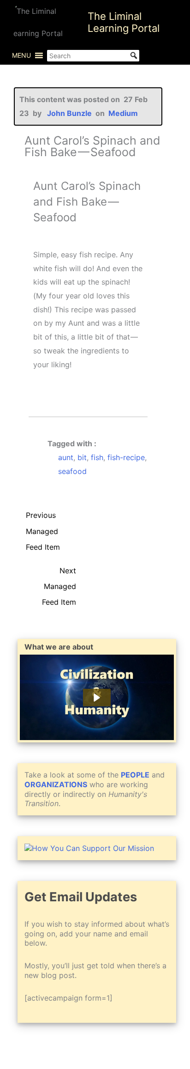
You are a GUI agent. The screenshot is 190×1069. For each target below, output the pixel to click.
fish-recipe (126, 457)
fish (97, 457)
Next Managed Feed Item (59, 573)
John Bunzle (69, 113)
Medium (123, 113)
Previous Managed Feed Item (43, 517)
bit (82, 457)
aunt (65, 457)
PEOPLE (135, 774)
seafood (72, 471)
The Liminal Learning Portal (124, 22)
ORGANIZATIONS (55, 784)
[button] (21, 55)
